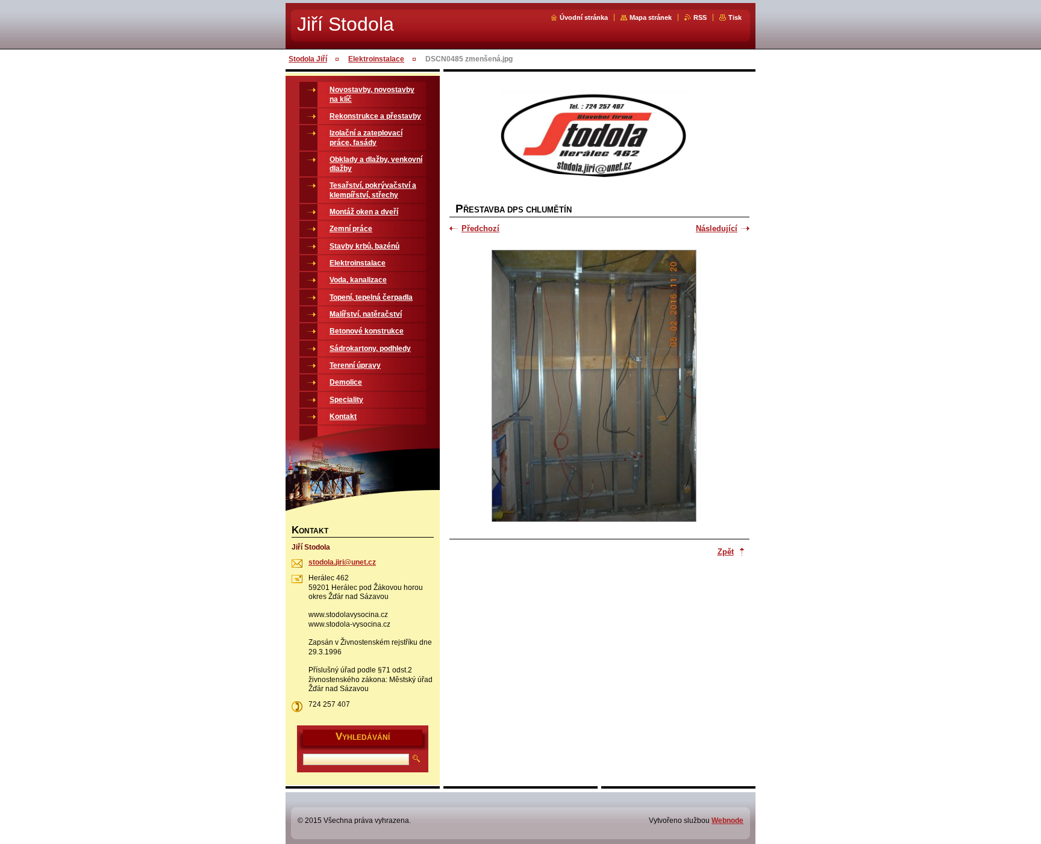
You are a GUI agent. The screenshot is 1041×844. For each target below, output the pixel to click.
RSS (700, 17)
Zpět (725, 551)
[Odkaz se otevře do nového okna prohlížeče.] (594, 387)
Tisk (735, 17)
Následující (716, 228)
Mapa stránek (651, 17)
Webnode (727, 820)
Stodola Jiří (308, 59)
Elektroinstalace (376, 59)
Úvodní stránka (584, 17)
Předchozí (480, 228)
